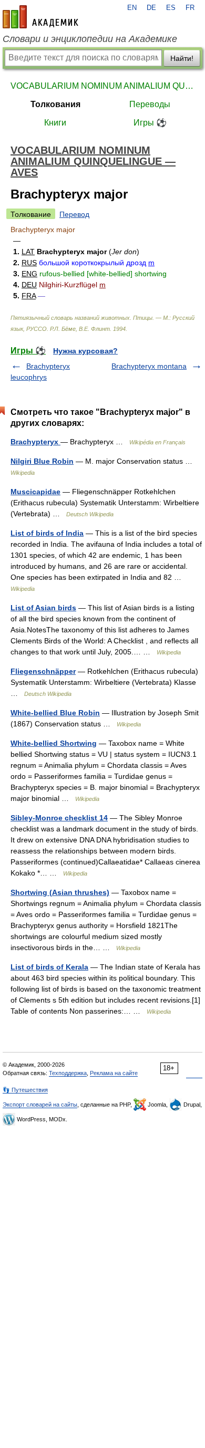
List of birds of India (47, 533)
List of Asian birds (43, 607)
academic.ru (40, 16)
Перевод (74, 214)
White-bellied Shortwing (54, 743)
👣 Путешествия (25, 1090)
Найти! (181, 58)
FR (190, 8)
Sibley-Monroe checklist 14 (59, 818)
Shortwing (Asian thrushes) (60, 892)
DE (151, 8)
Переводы (149, 104)
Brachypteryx (35, 441)
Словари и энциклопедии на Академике (90, 39)
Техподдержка (68, 1073)
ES (171, 8)
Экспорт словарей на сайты (40, 1104)
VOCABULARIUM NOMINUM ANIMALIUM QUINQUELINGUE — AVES (102, 85)
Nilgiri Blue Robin (42, 461)
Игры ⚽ (150, 122)
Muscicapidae (35, 491)
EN (132, 8)
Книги (55, 122)
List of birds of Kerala (49, 967)
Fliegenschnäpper (43, 671)
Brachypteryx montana (149, 366)
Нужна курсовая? (85, 351)
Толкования (55, 104)
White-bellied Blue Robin (55, 713)
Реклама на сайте (114, 1073)
